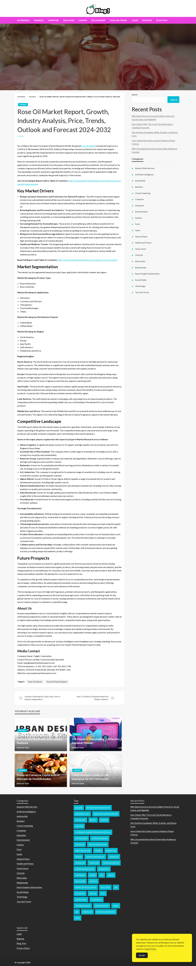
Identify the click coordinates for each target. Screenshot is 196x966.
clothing (79, 826)
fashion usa (111, 851)
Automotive (80, 820)
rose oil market (88, 146)
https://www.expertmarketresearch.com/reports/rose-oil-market (87, 260)
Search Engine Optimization (147, 273)
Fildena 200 (94, 863)
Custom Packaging (100, 838)
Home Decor (140, 249)
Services (92, 893)
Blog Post (161, 20)
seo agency (80, 893)
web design (87, 912)
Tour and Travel (118, 20)
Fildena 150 (80, 863)
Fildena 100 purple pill (95, 857)
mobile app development (85, 887)
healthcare (80, 881)
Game (137, 230)
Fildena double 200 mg (84, 869)
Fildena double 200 (111, 863)
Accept (142, 955)
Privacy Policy (23, 948)
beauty (93, 820)
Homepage (21, 97)
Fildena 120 (114, 857)
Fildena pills (104, 869)
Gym (101, 875)
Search (134, 94)
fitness (92, 875)
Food (137, 224)
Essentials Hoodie (82, 851)
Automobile (23, 20)
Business (38, 20)
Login (135, 20)
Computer (53, 20)
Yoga (77, 918)
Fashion (83, 20)
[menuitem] (23, 20)
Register (147, 20)
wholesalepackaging (106, 912)
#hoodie (78, 808)
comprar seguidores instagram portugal (93, 832)
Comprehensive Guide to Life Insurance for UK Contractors (90, 776)
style (103, 893)
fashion (98, 851)
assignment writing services (106, 814)
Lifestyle (139, 255)
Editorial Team (23, 747)
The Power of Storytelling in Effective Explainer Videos (96, 741)
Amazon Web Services (145, 168)
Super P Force (81, 900)
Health (111, 875)
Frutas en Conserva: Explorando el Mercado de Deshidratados (38, 776)
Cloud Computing (142, 193)
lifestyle (93, 881)
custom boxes (81, 838)
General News (141, 236)
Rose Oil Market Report (57, 681)
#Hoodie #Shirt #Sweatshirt (98, 808)
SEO (115, 887)
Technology (140, 286)
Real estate (140, 261)
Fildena (78, 857)
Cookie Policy (150, 949)
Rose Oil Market (35, 681)
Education (68, 20)
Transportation (102, 906)
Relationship (98, 20)
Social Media (140, 280)
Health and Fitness (143, 242)
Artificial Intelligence (144, 174)
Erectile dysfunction (98, 844)
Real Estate (105, 887)
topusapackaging (82, 906)
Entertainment (141, 211)
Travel (116, 906)
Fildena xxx (80, 875)
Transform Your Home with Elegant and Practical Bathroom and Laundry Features (39, 739)
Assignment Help (82, 814)
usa (76, 912)
